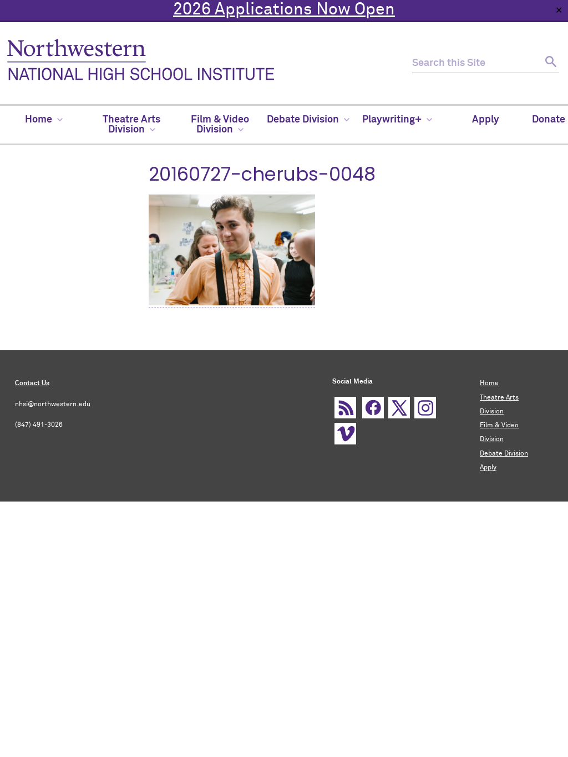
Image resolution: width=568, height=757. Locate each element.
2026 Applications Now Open (284, 10)
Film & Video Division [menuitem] (220, 125)
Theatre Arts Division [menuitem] (131, 125)
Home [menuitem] (38, 120)
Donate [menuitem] (548, 120)
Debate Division (504, 454)
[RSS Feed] (345, 407)
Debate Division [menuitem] (303, 120)
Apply (488, 467)
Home (489, 383)
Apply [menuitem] (485, 120)
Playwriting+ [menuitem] (392, 120)
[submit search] (549, 63)
